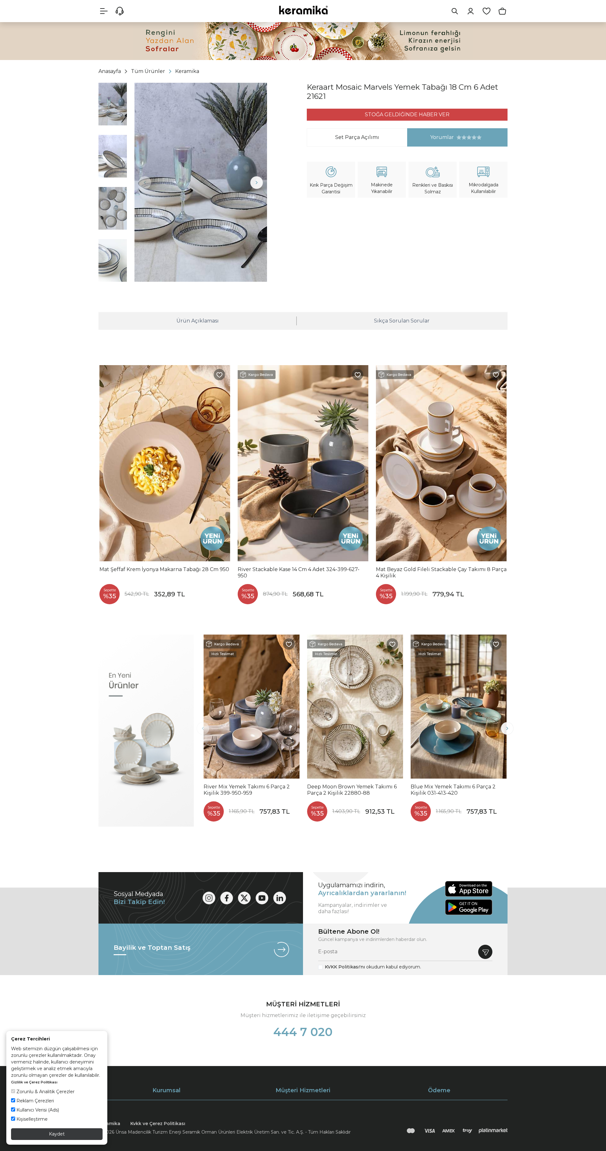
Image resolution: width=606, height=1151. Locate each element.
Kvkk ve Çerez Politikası (157, 1123)
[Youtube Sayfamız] (262, 898)
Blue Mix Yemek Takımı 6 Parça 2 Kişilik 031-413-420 (453, 790)
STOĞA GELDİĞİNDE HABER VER (407, 114)
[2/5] (461, 137)
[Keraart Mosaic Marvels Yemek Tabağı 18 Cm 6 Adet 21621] (200, 182)
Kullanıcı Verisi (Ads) (37, 1110)
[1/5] (458, 137)
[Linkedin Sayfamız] (279, 898)
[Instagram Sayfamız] (209, 898)
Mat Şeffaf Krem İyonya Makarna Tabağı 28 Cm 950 (164, 569)
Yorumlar (430, 137)
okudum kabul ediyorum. (373, 967)
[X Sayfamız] (244, 898)
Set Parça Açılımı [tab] (357, 137)
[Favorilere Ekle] (219, 374)
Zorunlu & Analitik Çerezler (44, 1091)
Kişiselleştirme (31, 1119)
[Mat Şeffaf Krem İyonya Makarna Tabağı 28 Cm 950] (164, 463)
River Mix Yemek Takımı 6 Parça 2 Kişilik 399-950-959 (247, 790)
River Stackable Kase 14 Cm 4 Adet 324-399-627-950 (298, 572)
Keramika (109, 1123)
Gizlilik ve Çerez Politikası (34, 1082)
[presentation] (145, 182)
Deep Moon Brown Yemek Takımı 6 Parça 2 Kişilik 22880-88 (352, 790)
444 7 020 (303, 1032)
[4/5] (466, 137)
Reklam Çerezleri (34, 1101)
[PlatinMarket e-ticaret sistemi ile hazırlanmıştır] (493, 1131)
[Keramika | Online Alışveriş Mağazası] (303, 10)
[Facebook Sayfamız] (226, 898)
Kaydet (57, 1134)
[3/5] (464, 137)
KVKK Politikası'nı (345, 967)
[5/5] (469, 137)
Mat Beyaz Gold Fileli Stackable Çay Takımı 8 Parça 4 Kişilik (441, 572)
